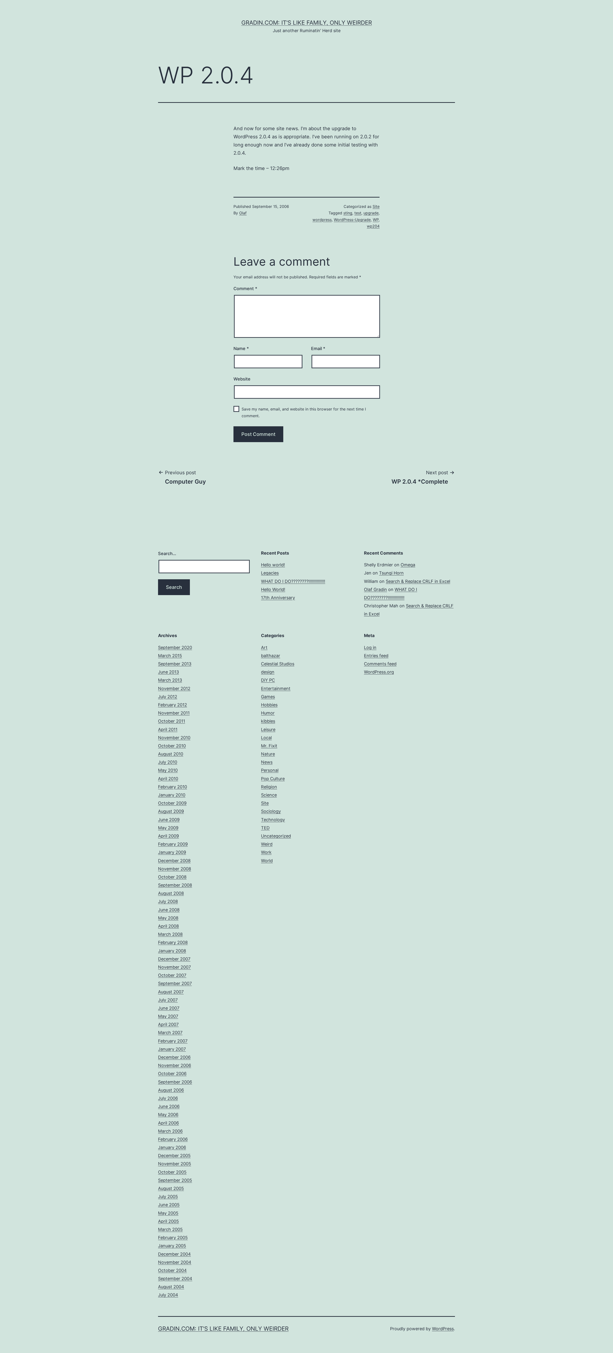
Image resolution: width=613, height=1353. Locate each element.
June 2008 (169, 909)
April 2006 (168, 1122)
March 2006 (170, 1131)
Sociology (271, 811)
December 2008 (174, 860)
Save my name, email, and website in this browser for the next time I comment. (304, 412)
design (267, 671)
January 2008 (172, 950)
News (266, 762)
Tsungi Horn (391, 572)
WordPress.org (379, 671)
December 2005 (174, 1155)
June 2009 (169, 819)
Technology (273, 819)
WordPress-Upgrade (352, 219)
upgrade (371, 213)
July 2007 (168, 999)
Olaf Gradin (375, 589)
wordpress (322, 219)
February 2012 (172, 704)
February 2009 (173, 844)
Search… (167, 553)
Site (376, 206)
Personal (269, 770)
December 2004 (174, 1254)
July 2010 (167, 762)
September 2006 (175, 1081)
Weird (266, 844)
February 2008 (173, 942)
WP (376, 219)
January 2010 (171, 794)
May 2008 (168, 917)
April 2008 (168, 926)
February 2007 (172, 1040)
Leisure (268, 729)
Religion (269, 786)
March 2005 (170, 1229)
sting (347, 213)
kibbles (268, 721)
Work (266, 852)
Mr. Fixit (269, 745)
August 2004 (171, 1286)
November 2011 (174, 712)
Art (264, 647)
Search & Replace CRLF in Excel (418, 581)
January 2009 (172, 852)
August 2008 (171, 893)
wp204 (373, 226)
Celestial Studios (277, 663)
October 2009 (172, 803)
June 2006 (169, 1106)
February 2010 (172, 786)
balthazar (270, 655)
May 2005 (168, 1213)
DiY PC (268, 680)
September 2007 (175, 983)
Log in (370, 647)
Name (241, 348)
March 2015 (170, 655)
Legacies (270, 572)
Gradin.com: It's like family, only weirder (306, 22)
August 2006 (171, 1090)
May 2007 (168, 1016)
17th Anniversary (278, 597)
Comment (245, 288)
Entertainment (275, 688)
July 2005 (168, 1196)
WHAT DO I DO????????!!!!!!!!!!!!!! (293, 581)
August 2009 (171, 811)
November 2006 (174, 1065)
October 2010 (172, 745)
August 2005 (171, 1188)
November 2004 (174, 1262)
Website (241, 378)
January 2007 (172, 1049)
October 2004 (172, 1270)
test (357, 213)
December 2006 (174, 1057)
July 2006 (168, 1098)
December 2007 (174, 958)
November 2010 (174, 737)
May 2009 (168, 827)
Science (269, 794)
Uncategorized (276, 835)
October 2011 (171, 721)
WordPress (443, 1328)
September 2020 (175, 647)
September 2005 (175, 1180)
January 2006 (172, 1147)
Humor (268, 712)
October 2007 (172, 975)
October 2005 (172, 1172)
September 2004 (175, 1278)
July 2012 (167, 696)
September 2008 (175, 885)
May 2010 (168, 770)
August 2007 (171, 991)
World (267, 860)
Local (266, 737)
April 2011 (167, 729)
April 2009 (168, 835)
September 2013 (174, 663)
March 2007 (170, 1032)
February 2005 (173, 1237)
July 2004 (168, 1294)
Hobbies (269, 704)
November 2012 (174, 688)
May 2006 (168, 1114)
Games (268, 696)
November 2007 (174, 967)
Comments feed (380, 663)
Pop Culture (273, 778)
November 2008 (174, 868)
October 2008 (172, 876)
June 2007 (168, 1008)
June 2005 (169, 1204)
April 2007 (168, 1024)
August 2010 (170, 753)
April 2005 (168, 1221)
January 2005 (172, 1245)
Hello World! (273, 589)
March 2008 (170, 934)
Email (318, 348)
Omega (408, 564)
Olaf (243, 213)
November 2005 (174, 1163)
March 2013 (170, 680)
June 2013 (168, 671)
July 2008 (168, 901)
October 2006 (172, 1073)
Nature (268, 753)
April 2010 (168, 778)
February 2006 (173, 1139)
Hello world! (273, 564)
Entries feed (376, 655)
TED (265, 827)
